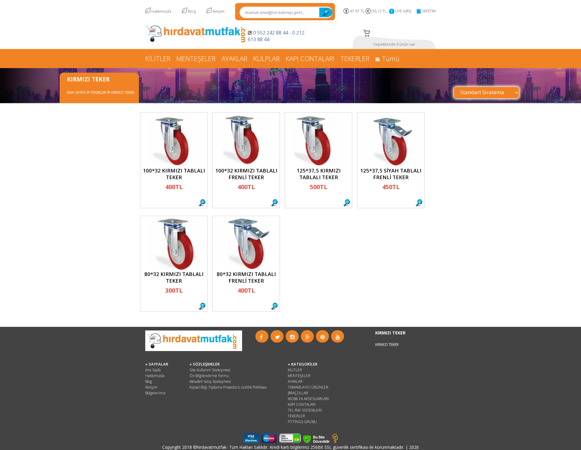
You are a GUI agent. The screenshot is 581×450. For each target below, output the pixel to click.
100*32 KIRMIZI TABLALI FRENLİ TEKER (246, 174)
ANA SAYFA (76, 92)
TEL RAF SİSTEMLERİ (305, 410)
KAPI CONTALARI (310, 58)
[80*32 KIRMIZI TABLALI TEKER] (174, 268)
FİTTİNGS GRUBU (302, 421)
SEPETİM (429, 11)
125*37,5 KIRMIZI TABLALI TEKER (319, 174)
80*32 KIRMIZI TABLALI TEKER (174, 277)
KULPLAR (266, 58)
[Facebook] (261, 336)
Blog (192, 11)
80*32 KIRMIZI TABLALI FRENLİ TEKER (246, 277)
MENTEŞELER (195, 58)
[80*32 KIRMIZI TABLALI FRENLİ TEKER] (246, 268)
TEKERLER (354, 58)
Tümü (389, 58)
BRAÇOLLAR (298, 393)
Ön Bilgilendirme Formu (209, 375)
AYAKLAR (234, 58)
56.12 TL (380, 11)
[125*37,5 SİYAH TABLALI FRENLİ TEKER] (391, 164)
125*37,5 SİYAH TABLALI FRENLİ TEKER (391, 174)
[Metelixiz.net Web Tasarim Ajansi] (335, 441)
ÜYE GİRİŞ (403, 11)
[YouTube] (338, 336)
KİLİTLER (157, 58)
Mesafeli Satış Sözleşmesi (210, 381)
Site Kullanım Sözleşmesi (209, 370)
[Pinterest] (322, 336)
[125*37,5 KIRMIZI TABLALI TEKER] (318, 164)
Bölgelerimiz (155, 393)
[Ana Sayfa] (196, 41)
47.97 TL (357, 11)
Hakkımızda (161, 11)
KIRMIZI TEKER (122, 92)
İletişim (218, 11)
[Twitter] (277, 336)
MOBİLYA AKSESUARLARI (308, 398)
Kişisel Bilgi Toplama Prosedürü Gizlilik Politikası (228, 387)
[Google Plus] (307, 336)
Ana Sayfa (153, 370)
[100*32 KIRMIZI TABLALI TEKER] (174, 164)
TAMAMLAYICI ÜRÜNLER (308, 387)
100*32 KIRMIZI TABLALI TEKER (174, 174)
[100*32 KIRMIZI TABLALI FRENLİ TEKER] (246, 164)
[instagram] (292, 336)
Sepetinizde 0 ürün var (394, 44)
